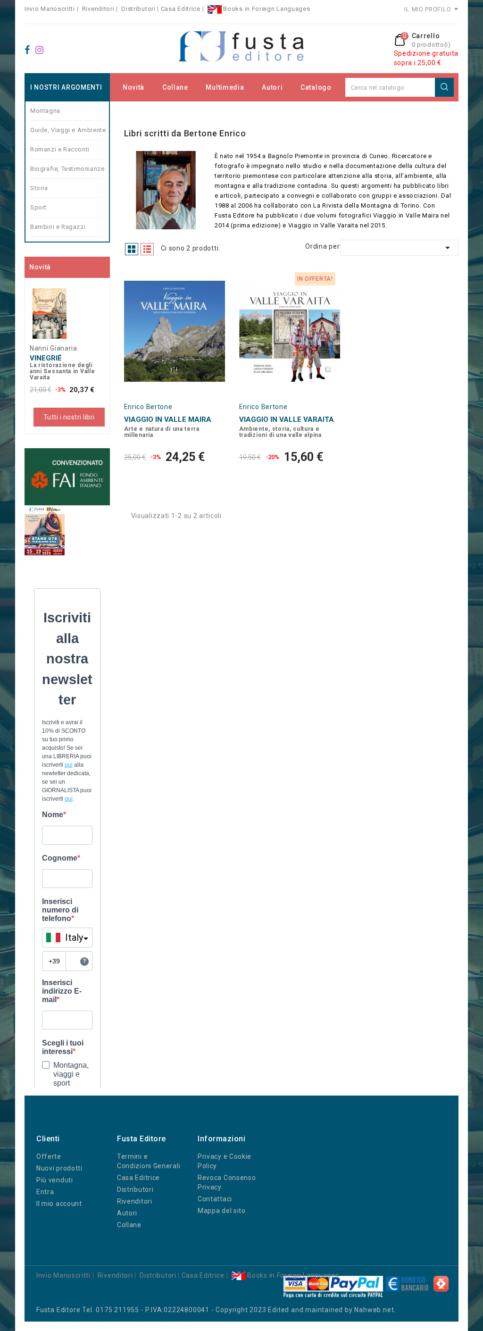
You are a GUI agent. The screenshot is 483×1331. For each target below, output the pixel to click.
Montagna (45, 110)
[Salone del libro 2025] (45, 530)
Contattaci (215, 1199)
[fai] (67, 476)
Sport (38, 207)
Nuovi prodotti (59, 1168)
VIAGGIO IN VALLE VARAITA (286, 419)
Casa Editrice (180, 8)
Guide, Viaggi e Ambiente (67, 130)
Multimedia (225, 87)
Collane (175, 87)
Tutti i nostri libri (69, 417)
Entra (45, 1192)
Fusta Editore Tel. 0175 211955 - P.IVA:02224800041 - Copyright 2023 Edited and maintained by (195, 1310)
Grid (131, 249)
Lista (147, 249)
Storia (39, 188)
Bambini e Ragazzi (57, 226)
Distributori (138, 8)
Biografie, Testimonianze (67, 168)
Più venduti (54, 1180)
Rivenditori (98, 8)
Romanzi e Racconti (60, 149)
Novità (133, 87)
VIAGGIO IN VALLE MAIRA (167, 419)
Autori (272, 87)
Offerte (48, 1156)
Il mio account (59, 1203)
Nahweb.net (374, 1310)
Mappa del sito (222, 1210)
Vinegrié (46, 358)
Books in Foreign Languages (266, 8)
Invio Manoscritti (50, 8)
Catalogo (316, 87)
